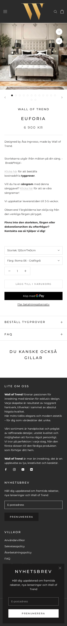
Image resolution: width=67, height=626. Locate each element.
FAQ (8, 334)
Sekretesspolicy (14, 546)
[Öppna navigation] (5, 11)
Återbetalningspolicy (18, 552)
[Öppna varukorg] (62, 11)
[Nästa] (62, 97)
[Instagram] (14, 469)
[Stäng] (60, 568)
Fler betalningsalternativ (33, 304)
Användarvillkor (14, 540)
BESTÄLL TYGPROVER (24, 322)
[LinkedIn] (31, 469)
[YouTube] (23, 469)
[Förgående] (5, 97)
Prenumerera (33, 613)
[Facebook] (5, 469)
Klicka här (10, 171)
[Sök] (55, 11)
